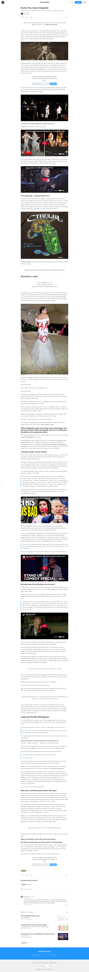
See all (23, 943)
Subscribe (78, 2)
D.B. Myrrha (26, 896)
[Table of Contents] (1, 486)
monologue (30, 437)
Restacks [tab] (29, 884)
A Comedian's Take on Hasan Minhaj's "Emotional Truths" (38, 934)
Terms (47, 962)
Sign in (85, 2)
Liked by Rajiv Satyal (28, 898)
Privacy (43, 962)
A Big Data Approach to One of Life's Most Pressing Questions (35, 926)
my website (51, 847)
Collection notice (52, 962)
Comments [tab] (24, 884)
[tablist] (26, 884)
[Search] (70, 2)
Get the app (51, 966)
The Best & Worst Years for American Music (34, 925)
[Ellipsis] (68, 896)
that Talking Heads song (57, 768)
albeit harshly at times (47, 424)
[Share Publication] (73, 2)
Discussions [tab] (30, 912)
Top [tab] (22, 912)
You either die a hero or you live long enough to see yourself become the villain (44, 270)
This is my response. (25, 917)
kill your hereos (52, 589)
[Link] (19, 196)
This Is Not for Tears (25, 935)
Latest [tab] (25, 912)
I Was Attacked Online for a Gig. (30, 916)
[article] (44, 918)
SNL (26, 437)
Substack (38, 969)
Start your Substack (41, 966)
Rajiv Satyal (26, 13)
